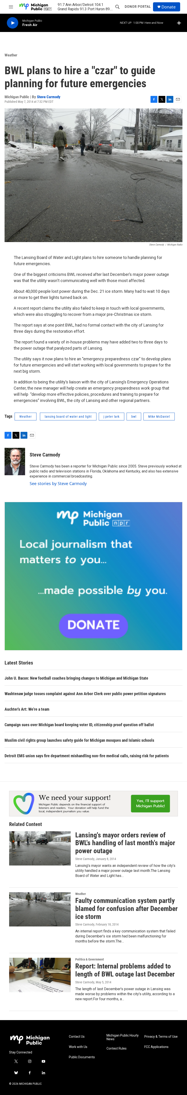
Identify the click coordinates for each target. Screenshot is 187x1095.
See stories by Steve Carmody (58, 483)
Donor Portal (138, 6)
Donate (168, 7)
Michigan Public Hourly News (122, 1037)
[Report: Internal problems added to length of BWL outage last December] (40, 975)
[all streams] (180, 23)
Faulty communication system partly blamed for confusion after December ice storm (126, 909)
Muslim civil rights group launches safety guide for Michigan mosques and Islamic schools (79, 740)
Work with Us (78, 1047)
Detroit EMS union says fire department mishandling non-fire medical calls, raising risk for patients (87, 755)
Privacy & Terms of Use (161, 1036)
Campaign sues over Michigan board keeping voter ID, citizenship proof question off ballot (79, 724)
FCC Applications (156, 1047)
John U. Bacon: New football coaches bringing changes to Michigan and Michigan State (76, 678)
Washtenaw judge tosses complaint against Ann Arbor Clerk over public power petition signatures (85, 693)
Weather (11, 55)
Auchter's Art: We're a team (27, 709)
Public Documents (82, 1057)
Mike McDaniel (159, 416)
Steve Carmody (48, 97)
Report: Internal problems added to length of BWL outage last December (125, 970)
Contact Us (77, 1036)
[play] (12, 23)
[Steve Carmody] (15, 461)
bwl (133, 416)
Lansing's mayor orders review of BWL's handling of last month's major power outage (125, 843)
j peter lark (111, 416)
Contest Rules (116, 1048)
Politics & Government (89, 959)
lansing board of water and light (68, 416)
